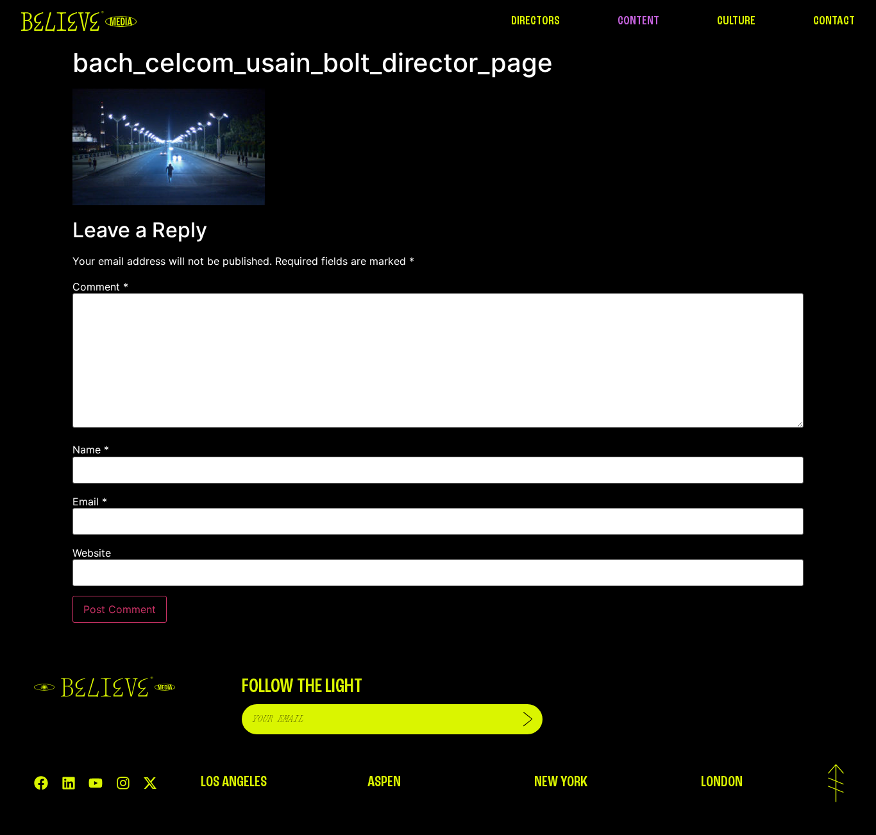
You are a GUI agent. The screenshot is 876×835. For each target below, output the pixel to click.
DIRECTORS (535, 21)
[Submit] (528, 719)
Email (89, 501)
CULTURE (736, 21)
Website (91, 553)
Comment (100, 287)
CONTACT (834, 21)
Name (90, 449)
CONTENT (638, 21)
